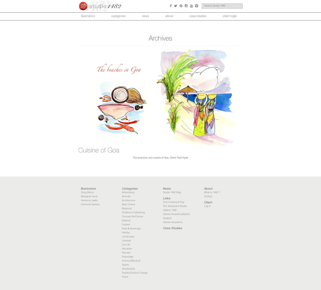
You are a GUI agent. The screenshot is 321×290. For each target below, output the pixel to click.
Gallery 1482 (170, 210)
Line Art (126, 245)
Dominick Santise (90, 205)
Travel (125, 277)
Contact (208, 197)
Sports (125, 265)
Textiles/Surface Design (135, 273)
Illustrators (88, 16)
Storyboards (128, 269)
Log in (207, 206)
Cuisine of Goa (98, 151)
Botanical (127, 209)
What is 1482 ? (212, 192)
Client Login (230, 16)
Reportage (127, 257)
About (169, 16)
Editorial (126, 221)
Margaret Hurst (89, 197)
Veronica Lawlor (89, 201)
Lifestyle (126, 241)
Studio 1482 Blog (172, 192)
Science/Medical (131, 261)
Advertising (128, 192)
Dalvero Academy (172, 222)
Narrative (127, 249)
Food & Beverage (131, 229)
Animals (126, 197)
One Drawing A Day (173, 202)
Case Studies (197, 16)
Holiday (126, 233)
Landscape (128, 237)
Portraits (126, 253)
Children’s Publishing (133, 213)
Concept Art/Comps (132, 217)
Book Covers (128, 205)
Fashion (126, 225)
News (145, 16)
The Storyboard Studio (175, 206)
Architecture (128, 201)
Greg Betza (87, 192)
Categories (118, 16)
